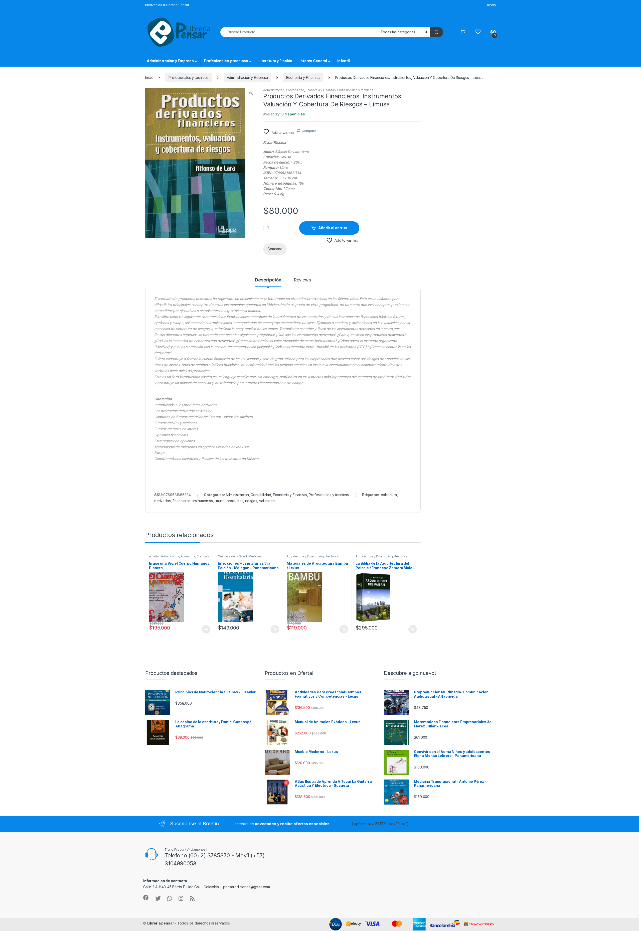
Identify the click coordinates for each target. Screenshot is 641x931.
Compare (309, 131)
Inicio (149, 77)
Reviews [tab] (302, 280)
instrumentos (203, 501)
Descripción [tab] (268, 280)
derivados (162, 501)
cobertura (389, 495)
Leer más (206, 629)
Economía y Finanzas (303, 77)
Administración (273, 90)
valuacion (267, 501)
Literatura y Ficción (275, 61)
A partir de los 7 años (164, 556)
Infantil (343, 61)
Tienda (490, 5)
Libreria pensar (160, 923)
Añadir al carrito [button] (274, 629)
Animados (188, 556)
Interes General (313, 61)
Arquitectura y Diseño (302, 556)
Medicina (255, 556)
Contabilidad (295, 90)
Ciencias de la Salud (232, 556)
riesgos (251, 501)
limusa (220, 501)
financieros (181, 501)
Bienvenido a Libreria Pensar (167, 5)
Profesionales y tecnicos (226, 61)
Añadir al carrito (332, 228)
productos (235, 501)
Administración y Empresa (170, 61)
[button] (251, 93)
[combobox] (299, 32)
